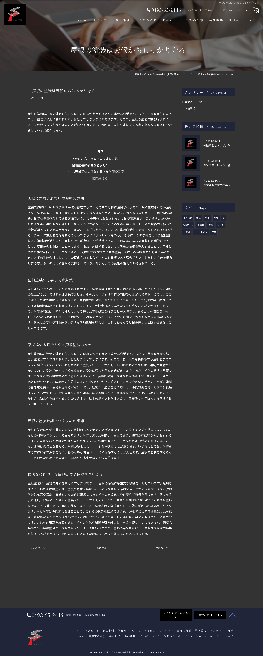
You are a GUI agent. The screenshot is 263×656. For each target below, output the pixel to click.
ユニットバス (200, 232)
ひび (216, 217)
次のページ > (162, 548)
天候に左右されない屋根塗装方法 (95, 159)
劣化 (207, 217)
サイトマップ (225, 636)
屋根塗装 (190, 108)
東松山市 (187, 217)
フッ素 (220, 225)
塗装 (198, 217)
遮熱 (210, 225)
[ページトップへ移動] (232, 615)
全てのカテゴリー (195, 102)
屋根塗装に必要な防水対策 (90, 165)
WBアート (188, 225)
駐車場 (186, 232)
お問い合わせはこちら (200, 10)
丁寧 (214, 232)
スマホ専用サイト (233, 10)
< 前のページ (38, 548)
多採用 (201, 225)
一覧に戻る (100, 548)
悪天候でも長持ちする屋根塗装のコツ (98, 171)
